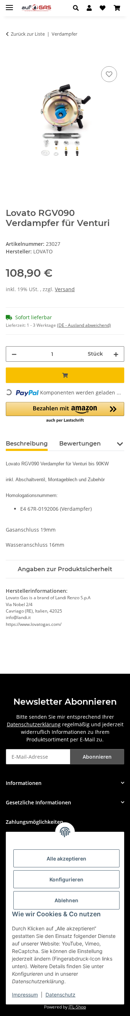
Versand (65, 289)
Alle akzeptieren (66, 858)
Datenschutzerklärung (34, 724)
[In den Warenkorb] (11, 56)
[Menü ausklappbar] (9, 4)
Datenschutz (60, 995)
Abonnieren (97, 756)
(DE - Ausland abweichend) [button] (84, 325)
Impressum (25, 995)
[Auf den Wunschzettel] (109, 74)
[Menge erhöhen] (116, 354)
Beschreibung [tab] (27, 443)
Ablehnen (66, 900)
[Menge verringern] (14, 354)
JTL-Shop (77, 1007)
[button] (78, 8)
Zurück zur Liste (28, 34)
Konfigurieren (66, 879)
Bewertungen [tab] (80, 443)
